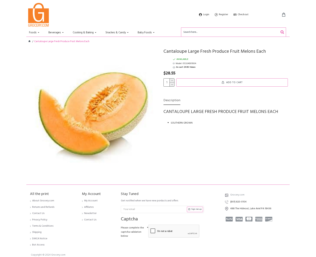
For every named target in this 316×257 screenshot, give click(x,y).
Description (171, 100)
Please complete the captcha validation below (132, 232)
